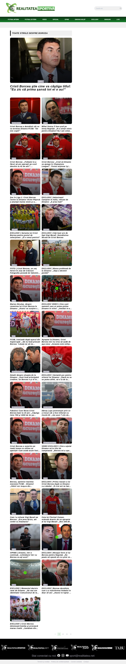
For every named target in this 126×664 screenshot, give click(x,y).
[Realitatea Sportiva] (13, 648)
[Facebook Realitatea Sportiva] (59, 656)
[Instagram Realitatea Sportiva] (63, 656)
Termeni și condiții (43, 662)
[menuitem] (13, 19)
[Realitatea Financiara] (59, 648)
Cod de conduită (76, 662)
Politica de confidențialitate (60, 662)
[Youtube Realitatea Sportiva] (67, 656)
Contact (86, 662)
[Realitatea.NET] (38, 648)
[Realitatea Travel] (80, 648)
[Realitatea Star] (102, 648)
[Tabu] (120, 648)
